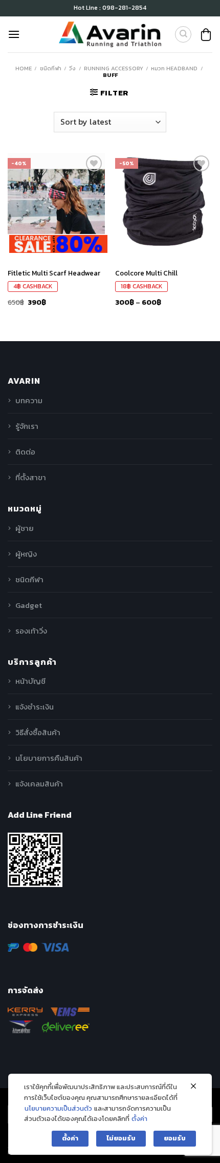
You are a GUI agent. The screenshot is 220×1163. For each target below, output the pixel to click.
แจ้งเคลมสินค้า (39, 784)
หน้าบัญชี (30, 681)
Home (23, 68)
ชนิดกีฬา (50, 68)
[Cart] (206, 34)
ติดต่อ (25, 452)
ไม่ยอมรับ (121, 1138)
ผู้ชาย (24, 528)
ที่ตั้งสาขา (30, 477)
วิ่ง (72, 68)
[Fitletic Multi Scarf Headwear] (56, 201)
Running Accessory (113, 68)
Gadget (28, 605)
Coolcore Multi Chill (146, 273)
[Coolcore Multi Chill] (163, 201)
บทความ (28, 400)
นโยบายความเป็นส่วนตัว (58, 1108)
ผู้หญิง (26, 554)
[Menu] (14, 34)
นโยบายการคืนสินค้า (48, 758)
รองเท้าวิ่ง (31, 631)
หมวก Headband (174, 68)
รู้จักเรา (26, 426)
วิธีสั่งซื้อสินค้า (37, 732)
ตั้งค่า (139, 1118)
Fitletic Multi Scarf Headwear (54, 273)
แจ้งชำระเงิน (34, 707)
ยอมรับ (175, 1138)
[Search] (183, 34)
